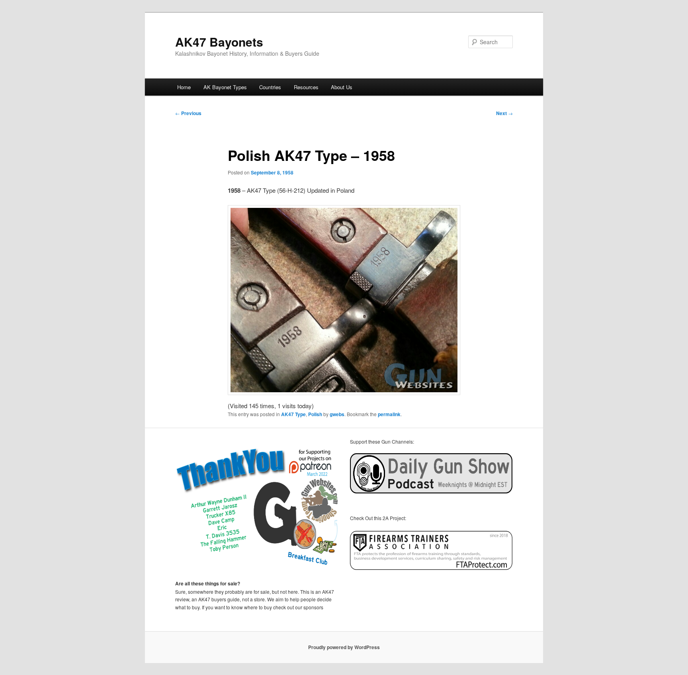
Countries (270, 87)
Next (504, 113)
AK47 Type (293, 414)
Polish (315, 414)
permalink (389, 414)
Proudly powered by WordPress (344, 647)
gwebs (337, 414)
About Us (341, 87)
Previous (188, 113)
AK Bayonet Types (225, 87)
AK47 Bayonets (219, 41)
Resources (306, 87)
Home (184, 87)
